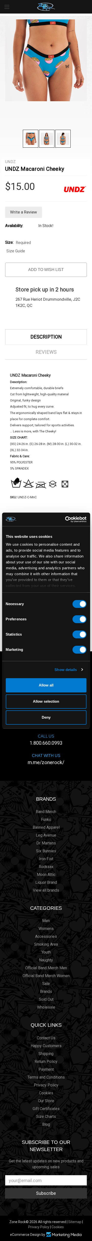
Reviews (46, 352)
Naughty (46, 960)
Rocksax (46, 866)
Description (46, 337)
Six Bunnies (46, 851)
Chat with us (46, 759)
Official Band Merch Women (46, 975)
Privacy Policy (46, 1085)
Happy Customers (46, 1045)
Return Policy (46, 1061)
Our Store (46, 1100)
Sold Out (46, 999)
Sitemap (74, 1222)
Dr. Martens (46, 843)
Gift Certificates (46, 1108)
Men (46, 920)
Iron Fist (46, 858)
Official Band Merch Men (46, 968)
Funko (46, 819)
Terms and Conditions (46, 1077)
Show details (65, 670)
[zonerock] (89, 6)
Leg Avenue (46, 835)
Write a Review (23, 212)
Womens (46, 928)
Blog (46, 1124)
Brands (46, 799)
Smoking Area (46, 944)
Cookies (46, 1093)
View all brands (46, 890)
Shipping (46, 1053)
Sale (46, 983)
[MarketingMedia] (64, 1234)
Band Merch (46, 811)
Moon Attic (46, 874)
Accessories (46, 936)
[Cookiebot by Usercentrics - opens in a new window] (65, 519)
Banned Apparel (46, 827)
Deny (46, 717)
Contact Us (46, 1038)
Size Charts (46, 1116)
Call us (46, 740)
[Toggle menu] (6, 7)
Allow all (46, 685)
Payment (46, 1069)
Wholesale (46, 1007)
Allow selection (46, 701)
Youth (46, 952)
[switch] (79, 619)
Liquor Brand (46, 882)
